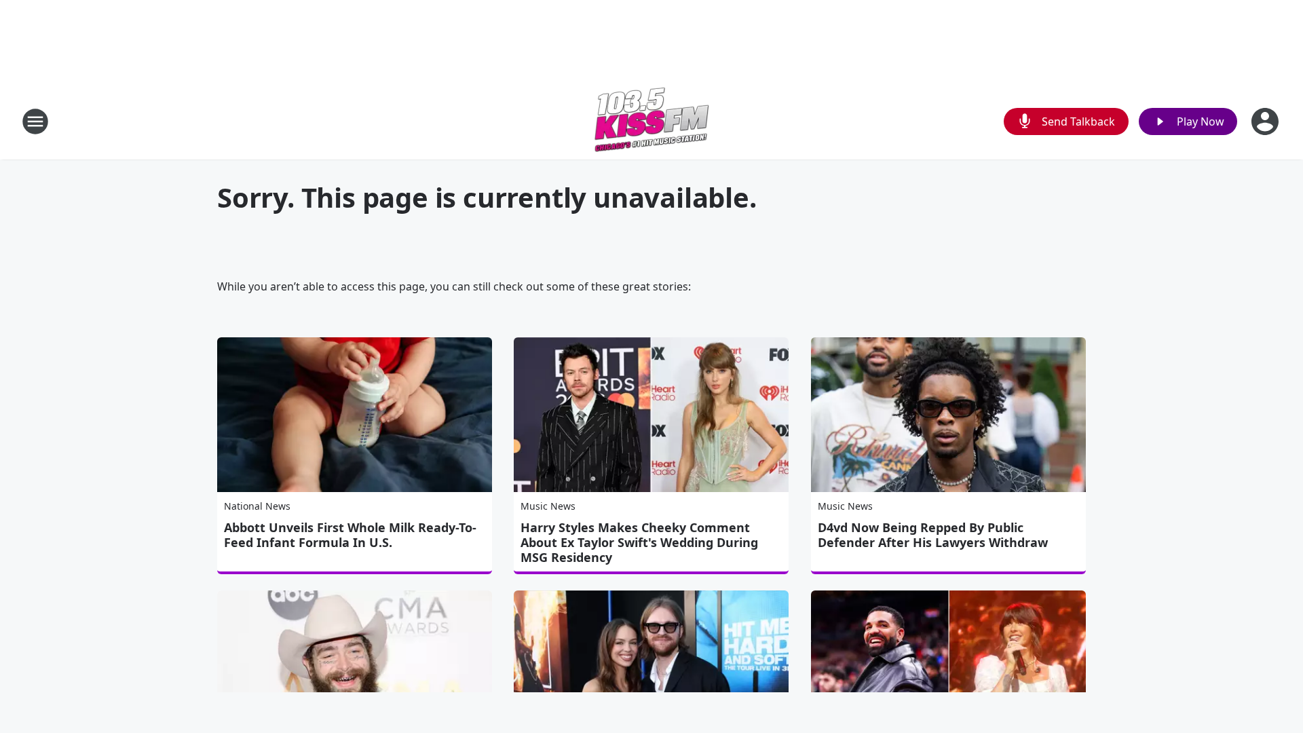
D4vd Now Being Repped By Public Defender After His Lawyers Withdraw (933, 535)
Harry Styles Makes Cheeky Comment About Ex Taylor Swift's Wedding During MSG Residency (639, 542)
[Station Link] (651, 121)
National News (257, 506)
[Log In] (1266, 121)
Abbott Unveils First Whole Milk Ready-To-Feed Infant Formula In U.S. (350, 535)
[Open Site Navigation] (35, 121)
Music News (548, 506)
